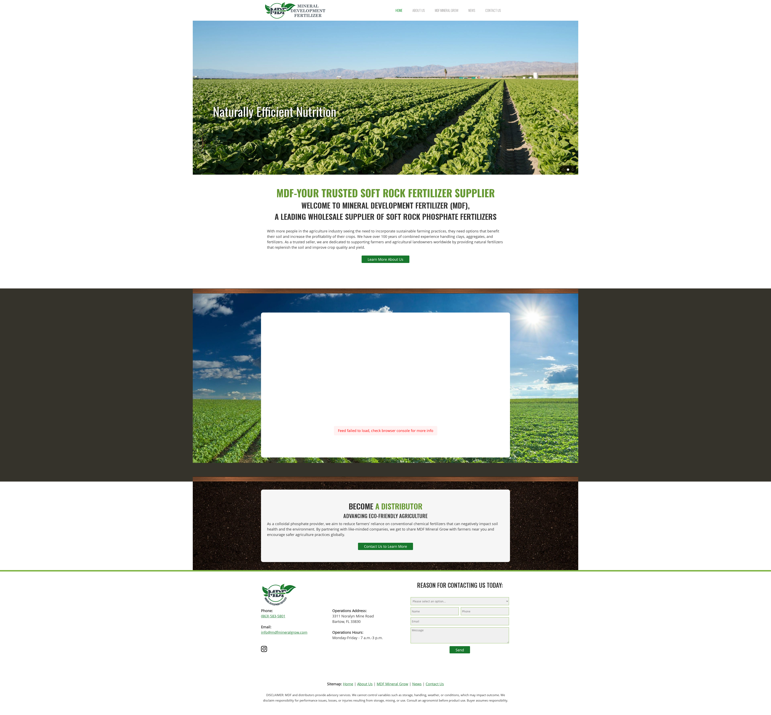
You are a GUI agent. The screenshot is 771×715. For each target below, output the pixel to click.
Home (348, 683)
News (417, 683)
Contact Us (435, 683)
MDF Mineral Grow (392, 683)
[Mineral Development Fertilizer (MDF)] (295, 10)
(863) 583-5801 (273, 616)
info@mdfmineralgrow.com (284, 632)
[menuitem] (399, 10)
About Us (365, 683)
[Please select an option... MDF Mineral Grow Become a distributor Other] (460, 601)
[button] (563, 169)
